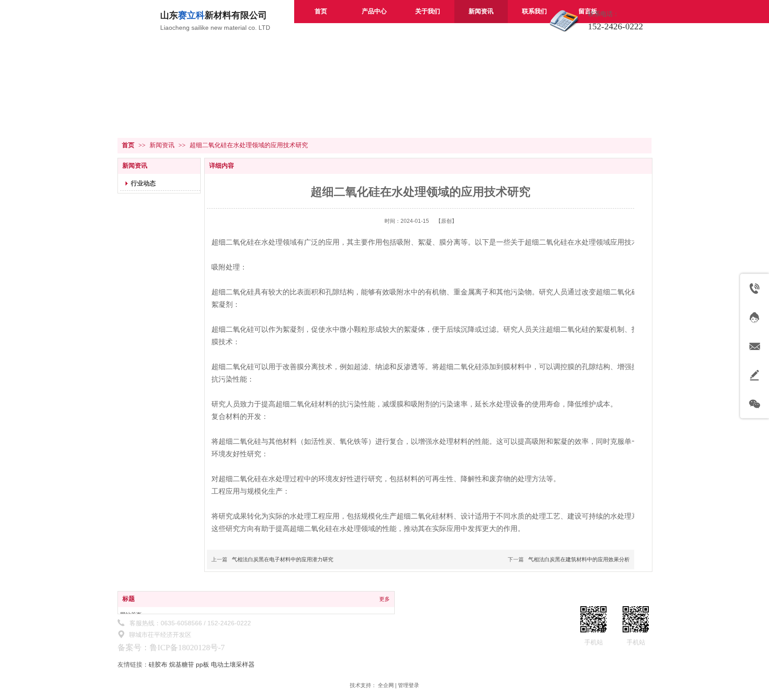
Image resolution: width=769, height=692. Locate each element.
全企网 (386, 685)
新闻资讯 (163, 145)
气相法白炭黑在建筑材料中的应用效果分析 (579, 559)
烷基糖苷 (181, 664)
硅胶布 (158, 664)
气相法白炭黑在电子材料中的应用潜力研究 (282, 559)
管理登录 (408, 685)
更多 (384, 599)
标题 (128, 598)
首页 (128, 145)
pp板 (202, 664)
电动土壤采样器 (233, 664)
